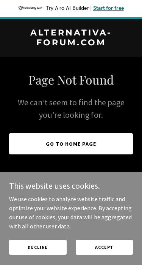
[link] (71, 43)
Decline (38, 247)
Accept (104, 247)
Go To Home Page (71, 143)
